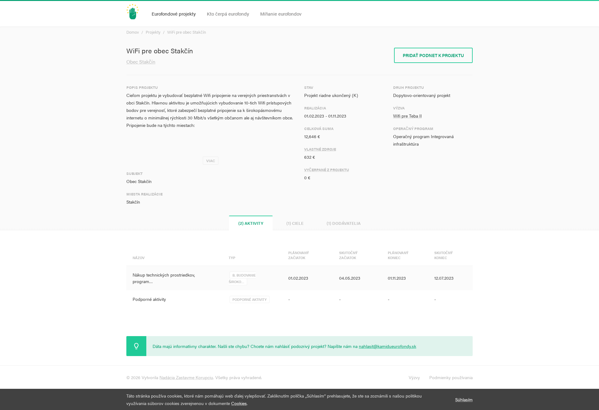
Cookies (239, 403)
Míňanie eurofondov (280, 13)
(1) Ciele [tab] (295, 223)
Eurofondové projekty (174, 13)
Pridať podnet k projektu (433, 55)
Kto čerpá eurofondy (228, 13)
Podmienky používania (451, 377)
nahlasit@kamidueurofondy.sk (387, 346)
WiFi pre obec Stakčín (186, 32)
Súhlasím (464, 399)
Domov (132, 32)
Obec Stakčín (140, 61)
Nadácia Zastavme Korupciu (186, 377)
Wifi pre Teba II (407, 116)
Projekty (153, 32)
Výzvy (414, 377)
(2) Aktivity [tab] (250, 223)
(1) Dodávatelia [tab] (344, 223)
